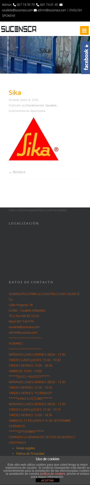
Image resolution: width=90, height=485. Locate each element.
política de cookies (52, 473)
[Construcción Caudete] (18, 32)
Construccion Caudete (41, 105)
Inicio (39, 60)
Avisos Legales (25, 448)
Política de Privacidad (30, 453)
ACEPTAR (47, 480)
